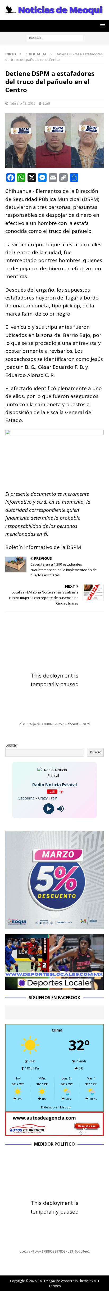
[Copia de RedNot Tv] (54, 986)
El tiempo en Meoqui (56, 1107)
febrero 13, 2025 (22, 103)
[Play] (48, 809)
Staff (46, 103)
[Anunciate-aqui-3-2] (54, 1132)
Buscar (11, 745)
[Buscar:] (54, 37)
